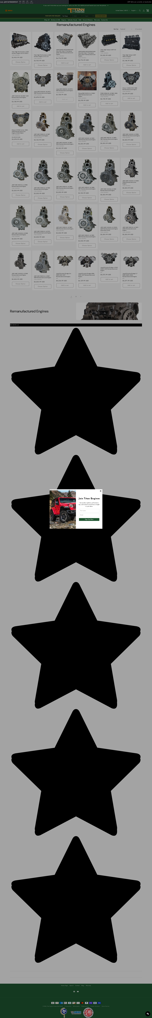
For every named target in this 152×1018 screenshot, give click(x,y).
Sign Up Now (89, 519)
